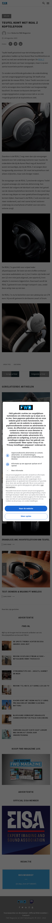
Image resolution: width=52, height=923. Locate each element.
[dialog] (26, 461)
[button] (26, 470)
